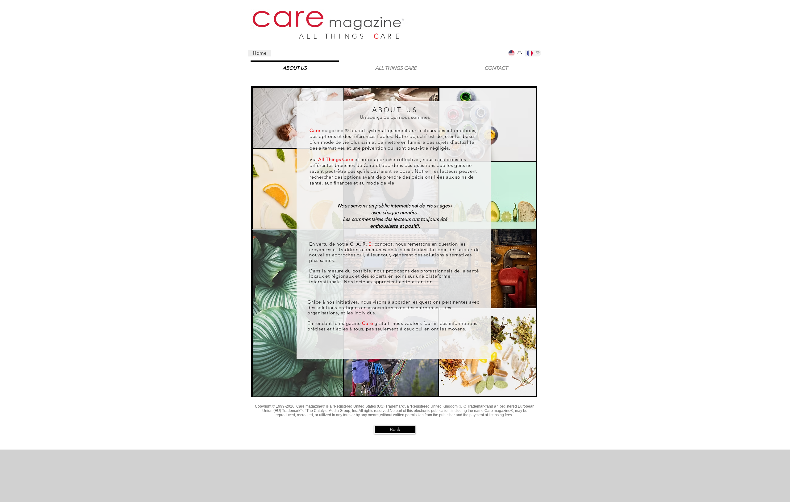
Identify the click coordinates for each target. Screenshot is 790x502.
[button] (496, 65)
